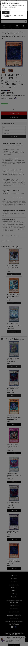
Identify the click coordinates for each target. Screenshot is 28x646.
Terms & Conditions (18, 15)
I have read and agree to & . (13, 16)
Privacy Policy (6, 16)
